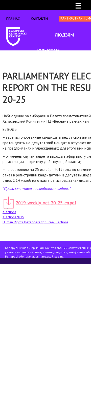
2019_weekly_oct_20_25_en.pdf (46, 203)
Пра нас (13, 18)
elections (9, 212)
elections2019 (13, 217)
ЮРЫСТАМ (48, 50)
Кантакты (39, 18)
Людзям (64, 35)
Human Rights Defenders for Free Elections (35, 222)
